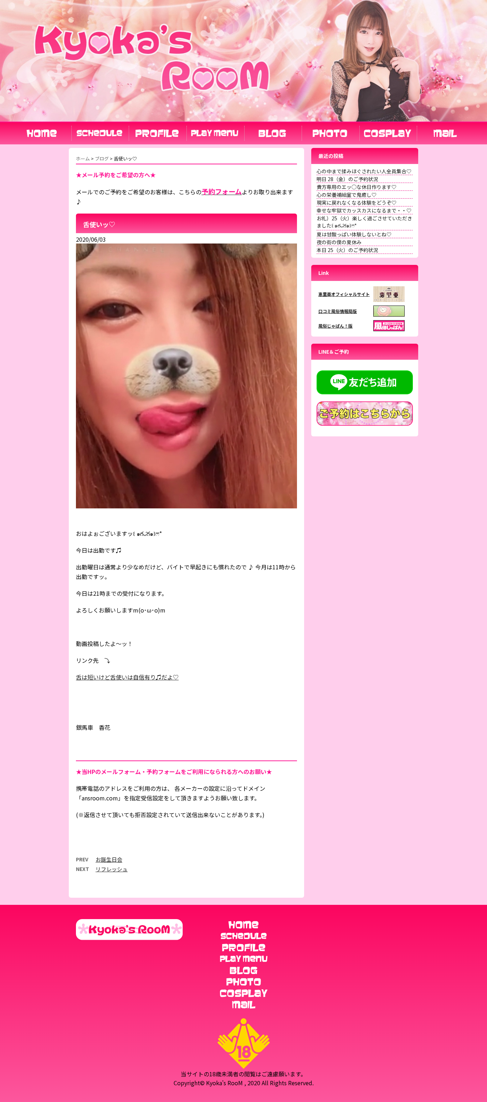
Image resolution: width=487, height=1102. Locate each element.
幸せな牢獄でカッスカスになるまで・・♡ (364, 210)
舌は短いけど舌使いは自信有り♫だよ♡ (127, 677)
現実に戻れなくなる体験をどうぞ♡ (356, 202)
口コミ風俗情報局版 (337, 311)
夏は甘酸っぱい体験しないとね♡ (354, 234)
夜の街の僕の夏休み (339, 242)
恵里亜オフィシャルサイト (344, 294)
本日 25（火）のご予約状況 (347, 249)
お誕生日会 (109, 859)
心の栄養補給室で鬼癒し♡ (346, 194)
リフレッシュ (112, 869)
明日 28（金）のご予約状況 (347, 179)
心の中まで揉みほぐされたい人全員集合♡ (364, 171)
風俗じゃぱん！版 (335, 326)
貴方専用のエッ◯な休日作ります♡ (356, 186)
